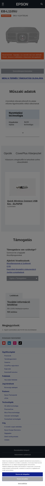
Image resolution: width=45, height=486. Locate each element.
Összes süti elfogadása (22, 474)
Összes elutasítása (22, 479)
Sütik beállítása (22, 483)
